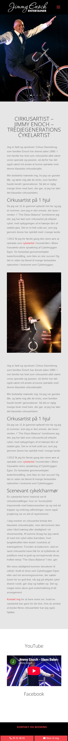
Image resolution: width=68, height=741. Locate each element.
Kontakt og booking (32, 727)
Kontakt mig (13, 599)
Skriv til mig (52, 738)
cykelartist (28, 243)
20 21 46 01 (19, 738)
